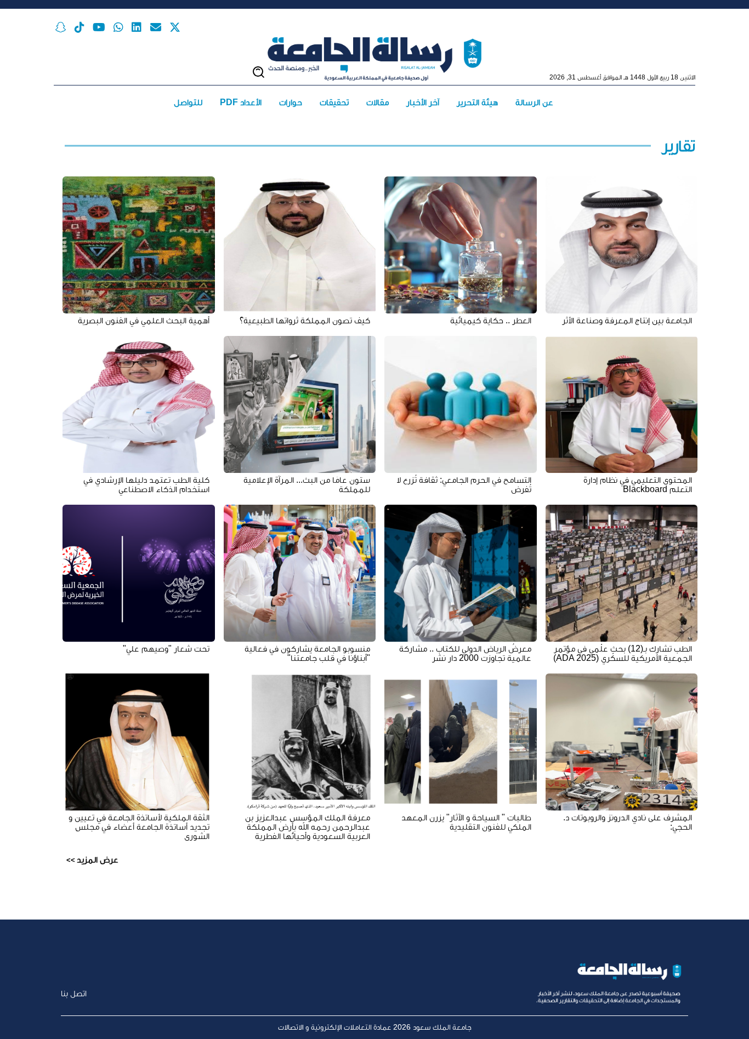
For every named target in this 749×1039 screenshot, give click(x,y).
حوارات (290, 102)
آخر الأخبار (422, 102)
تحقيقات (334, 102)
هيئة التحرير (477, 102)
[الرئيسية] (374, 59)
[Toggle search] (258, 72)
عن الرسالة (534, 102)
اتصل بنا (74, 993)
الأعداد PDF (241, 102)
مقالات (377, 102)
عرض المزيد (97, 859)
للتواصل (188, 102)
